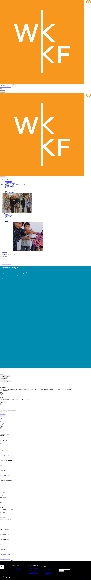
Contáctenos (4, 252)
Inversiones (7, 188)
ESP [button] (1, 88)
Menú (1, 91)
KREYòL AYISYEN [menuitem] (13, 89)
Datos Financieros (8, 218)
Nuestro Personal (8, 215)
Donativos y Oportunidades (19, 184)
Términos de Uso (5, 262)
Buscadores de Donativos (10, 186)
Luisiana (1, 559)
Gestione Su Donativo (9, 192)
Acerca (3, 213)
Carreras (6, 221)
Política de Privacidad (6, 264)
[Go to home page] (45, 83)
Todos (1, 389)
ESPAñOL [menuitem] (7, 89)
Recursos (7, 217)
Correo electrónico (3, 256)
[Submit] (15, 85)
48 (3, 423)
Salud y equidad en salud (5, 455)
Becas (6, 191)
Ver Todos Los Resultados (5, 87)
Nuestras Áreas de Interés (19, 179)
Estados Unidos (7, 559)
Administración (8, 219)
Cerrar (1, 177)
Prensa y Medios (8, 216)
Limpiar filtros (3, 414)
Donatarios (7, 187)
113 (9, 560)
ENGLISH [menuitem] (2, 89)
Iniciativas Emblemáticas (10, 183)
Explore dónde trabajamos (7, 250)
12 (1, 423)
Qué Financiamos (8, 181)
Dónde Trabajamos (8, 182)
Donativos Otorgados (9, 185)
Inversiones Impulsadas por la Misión (12, 189)
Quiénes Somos (8, 214)
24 (2, 423)
